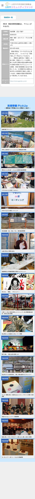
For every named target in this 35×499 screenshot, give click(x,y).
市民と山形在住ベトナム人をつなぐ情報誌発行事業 (14, 149)
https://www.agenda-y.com (18, 81)
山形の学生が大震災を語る (8, 251)
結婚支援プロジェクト (7, 129)
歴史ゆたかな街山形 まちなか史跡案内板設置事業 (14, 170)
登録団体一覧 (8, 17)
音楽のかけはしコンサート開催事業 (10, 416)
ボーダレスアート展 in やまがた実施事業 (12, 457)
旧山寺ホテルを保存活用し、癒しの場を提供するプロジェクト (17, 374)
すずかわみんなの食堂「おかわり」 (10, 190)
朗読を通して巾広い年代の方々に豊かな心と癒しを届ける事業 (17, 437)
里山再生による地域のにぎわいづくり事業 (12, 334)
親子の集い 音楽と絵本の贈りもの (10, 354)
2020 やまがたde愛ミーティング (10, 210)
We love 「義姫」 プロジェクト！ (11, 291)
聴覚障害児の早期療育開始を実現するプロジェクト (14, 271)
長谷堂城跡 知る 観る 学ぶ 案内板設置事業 (13, 231)
